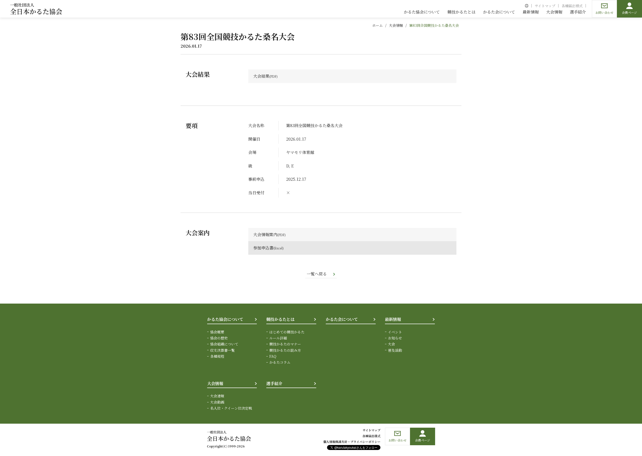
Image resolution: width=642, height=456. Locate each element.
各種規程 (217, 356)
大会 (391, 343)
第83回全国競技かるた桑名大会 (434, 25)
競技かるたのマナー (285, 343)
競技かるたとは (280, 319)
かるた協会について (225, 319)
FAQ (272, 356)
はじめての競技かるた (286, 331)
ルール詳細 (278, 337)
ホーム (377, 25)
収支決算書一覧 (222, 350)
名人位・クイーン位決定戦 (231, 408)
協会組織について (224, 343)
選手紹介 (274, 383)
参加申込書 (263, 248)
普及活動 (395, 350)
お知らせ (395, 337)
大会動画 (217, 402)
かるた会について (342, 319)
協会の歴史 (219, 337)
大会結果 (261, 76)
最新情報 (393, 319)
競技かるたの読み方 (285, 350)
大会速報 (217, 395)
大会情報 (396, 25)
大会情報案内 (265, 234)
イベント (395, 331)
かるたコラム (279, 362)
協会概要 (217, 331)
